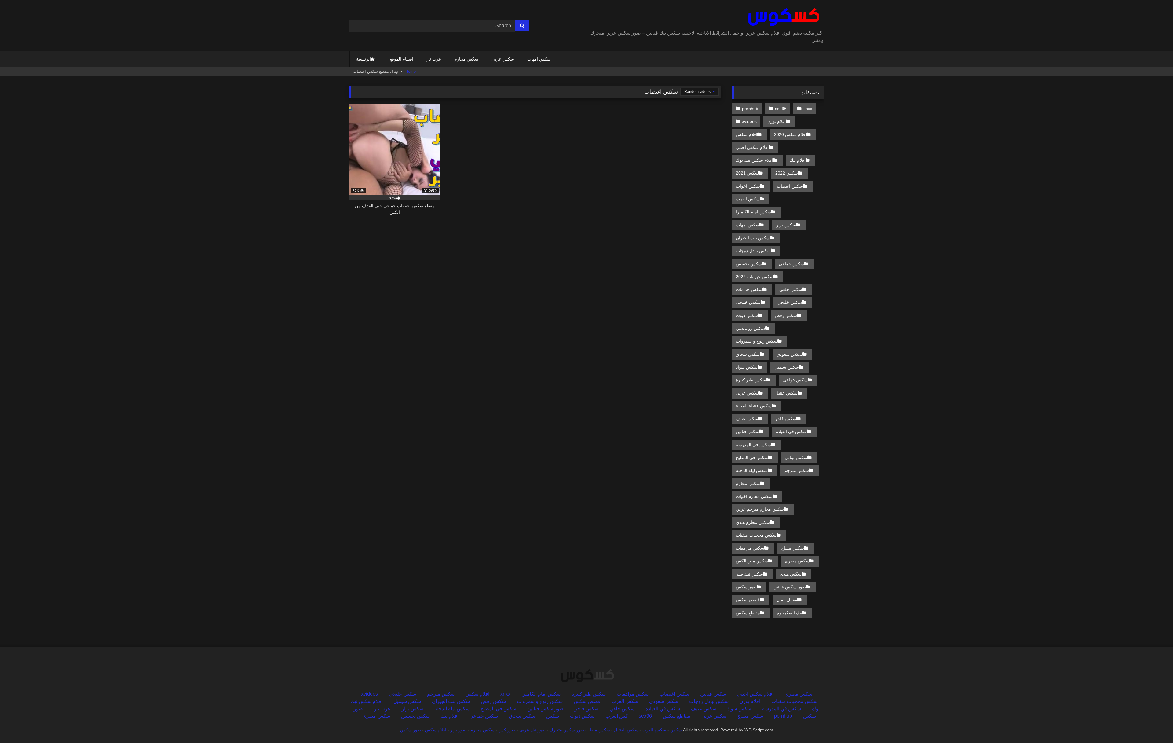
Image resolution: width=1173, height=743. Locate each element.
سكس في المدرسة (753, 444)
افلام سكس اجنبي (752, 147)
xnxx (807, 108)
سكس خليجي (789, 302)
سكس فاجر (785, 418)
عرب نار (433, 59)
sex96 (781, 108)
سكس (552, 716)
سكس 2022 (786, 173)
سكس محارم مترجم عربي (760, 509)
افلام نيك (798, 160)
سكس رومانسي (750, 328)
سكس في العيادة (791, 431)
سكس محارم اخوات (754, 496)
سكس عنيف (747, 418)
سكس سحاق (748, 354)
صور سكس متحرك (567, 729)
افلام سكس (746, 134)
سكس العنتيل (626, 729)
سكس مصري (797, 560)
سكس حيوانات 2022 (754, 276)
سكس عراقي (795, 379)
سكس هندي (791, 574)
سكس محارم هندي (753, 522)
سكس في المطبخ (752, 457)
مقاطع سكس (748, 612)
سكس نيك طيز (749, 574)
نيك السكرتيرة (789, 612)
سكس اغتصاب (790, 186)
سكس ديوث (747, 315)
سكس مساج (792, 548)
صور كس (507, 729)
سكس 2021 (747, 173)
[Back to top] (1154, 725)
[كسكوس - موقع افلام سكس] (782, 17)
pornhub (750, 108)
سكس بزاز (786, 225)
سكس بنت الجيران (753, 237)
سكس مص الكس (752, 560)
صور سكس (746, 586)
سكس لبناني (796, 457)
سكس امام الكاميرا (753, 211)
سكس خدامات (749, 289)
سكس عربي (502, 59)
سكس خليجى (748, 302)
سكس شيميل (786, 367)
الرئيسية (363, 59)
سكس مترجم (796, 470)
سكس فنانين (747, 431)
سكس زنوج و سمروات (756, 341)
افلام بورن (776, 121)
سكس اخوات (748, 186)
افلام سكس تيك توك (754, 160)
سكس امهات (539, 59)
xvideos (749, 121)
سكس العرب (748, 199)
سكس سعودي (789, 354)
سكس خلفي (790, 289)
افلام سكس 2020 (790, 134)
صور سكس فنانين (789, 586)
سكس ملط (599, 729)
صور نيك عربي (532, 729)
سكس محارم (466, 59)
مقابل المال (787, 599)
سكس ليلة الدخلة (752, 470)
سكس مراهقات (750, 548)
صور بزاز (458, 729)
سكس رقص (786, 315)
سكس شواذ (747, 367)
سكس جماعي (791, 263)
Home (410, 71)
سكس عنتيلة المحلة (754, 405)
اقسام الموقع (401, 59)
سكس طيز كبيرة (751, 379)
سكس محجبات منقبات (756, 535)
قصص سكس (748, 599)
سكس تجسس (749, 263)
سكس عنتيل (786, 393)
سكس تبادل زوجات (753, 250)
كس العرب (616, 716)
